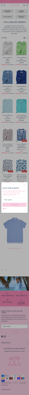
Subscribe (14, 204)
